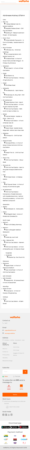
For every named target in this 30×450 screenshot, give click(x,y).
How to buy (16, 347)
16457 (6, 323)
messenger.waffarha (10, 333)
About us (4, 348)
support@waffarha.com (10, 330)
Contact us (5, 351)
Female (17, 376)
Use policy (5, 357)
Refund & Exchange (7, 360)
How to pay (16, 350)
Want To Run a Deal (14, 406)
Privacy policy (6, 354)
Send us (15, 394)
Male (6, 376)
